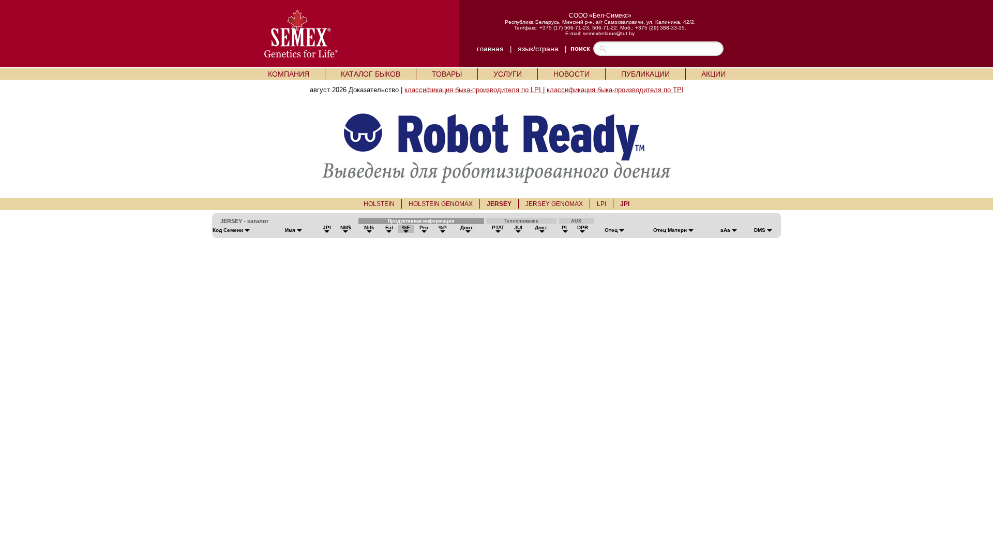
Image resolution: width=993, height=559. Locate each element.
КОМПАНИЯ (288, 74)
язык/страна (538, 49)
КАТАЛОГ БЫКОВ (370, 74)
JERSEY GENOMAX (554, 204)
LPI (601, 204)
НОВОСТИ (571, 74)
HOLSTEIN (379, 204)
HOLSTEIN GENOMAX (441, 204)
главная (490, 49)
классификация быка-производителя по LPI (473, 90)
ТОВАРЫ (447, 74)
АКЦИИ (713, 74)
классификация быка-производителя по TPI (615, 90)
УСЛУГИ (507, 74)
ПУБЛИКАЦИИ (645, 74)
